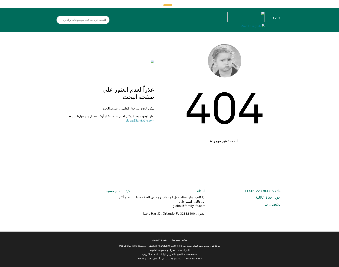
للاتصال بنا (272, 204)
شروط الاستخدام (159, 239)
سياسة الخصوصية (180, 239)
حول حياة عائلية (268, 197)
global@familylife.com (140, 120)
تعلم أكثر (124, 197)
